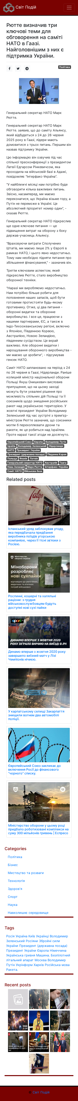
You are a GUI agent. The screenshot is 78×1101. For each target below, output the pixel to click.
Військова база (33, 471)
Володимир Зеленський (32, 445)
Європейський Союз (19, 441)
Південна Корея (56, 454)
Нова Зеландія (16, 466)
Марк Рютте (34, 466)
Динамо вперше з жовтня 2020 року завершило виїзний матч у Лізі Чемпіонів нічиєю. (37, 655)
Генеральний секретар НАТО (24, 462)
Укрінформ (24, 965)
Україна (21, 936)
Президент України (28, 450)
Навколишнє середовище (28, 913)
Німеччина (58, 950)
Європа (38, 441)
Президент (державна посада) (26, 454)
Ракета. (12, 970)
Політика (64, 67)
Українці (42, 936)
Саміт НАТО (14, 471)
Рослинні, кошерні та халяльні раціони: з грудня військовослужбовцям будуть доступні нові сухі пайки (32, 602)
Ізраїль (11, 445)
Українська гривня (20, 955)
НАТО (10, 450)
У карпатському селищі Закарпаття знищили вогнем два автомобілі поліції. (36, 715)
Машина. (43, 955)
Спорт (13, 897)
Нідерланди (56, 445)
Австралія (51, 462)
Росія (10, 936)
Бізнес (13, 865)
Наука (12, 905)
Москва (41, 960)
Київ (31, 936)
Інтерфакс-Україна (56, 466)
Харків (39, 965)
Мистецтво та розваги (26, 873)
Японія (23, 458)
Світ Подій (25, 7)
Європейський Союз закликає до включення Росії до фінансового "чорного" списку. (34, 769)
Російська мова (57, 965)
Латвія (34, 458)
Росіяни (32, 941)
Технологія (16, 881)
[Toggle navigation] (69, 8)
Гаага (63, 462)
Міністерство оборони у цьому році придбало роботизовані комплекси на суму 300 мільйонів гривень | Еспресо (38, 829)
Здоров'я (15, 889)
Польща (12, 458)
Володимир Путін (55, 441)
